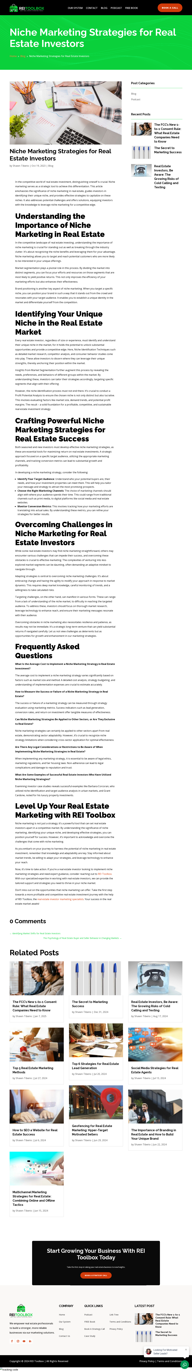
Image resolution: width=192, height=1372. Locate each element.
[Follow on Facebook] (12, 1341)
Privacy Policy (116, 1328)
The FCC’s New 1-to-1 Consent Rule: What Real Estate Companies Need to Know (167, 133)
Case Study (89, 1336)
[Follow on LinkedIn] (30, 1341)
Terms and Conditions (120, 1321)
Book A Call (170, 7)
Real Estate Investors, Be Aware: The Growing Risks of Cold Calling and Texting (154, 1006)
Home (62, 1314)
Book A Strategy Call (96, 1275)
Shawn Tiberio (21, 165)
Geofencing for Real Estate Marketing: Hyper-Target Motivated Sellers (92, 1130)
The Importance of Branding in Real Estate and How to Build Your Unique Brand (153, 1134)
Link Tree (114, 1314)
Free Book (131, 8)
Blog (104, 8)
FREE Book (89, 1321)
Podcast (116, 8)
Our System (75, 8)
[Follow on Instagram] (18, 1341)
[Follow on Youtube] (24, 1341)
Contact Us (64, 1336)
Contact (92, 8)
